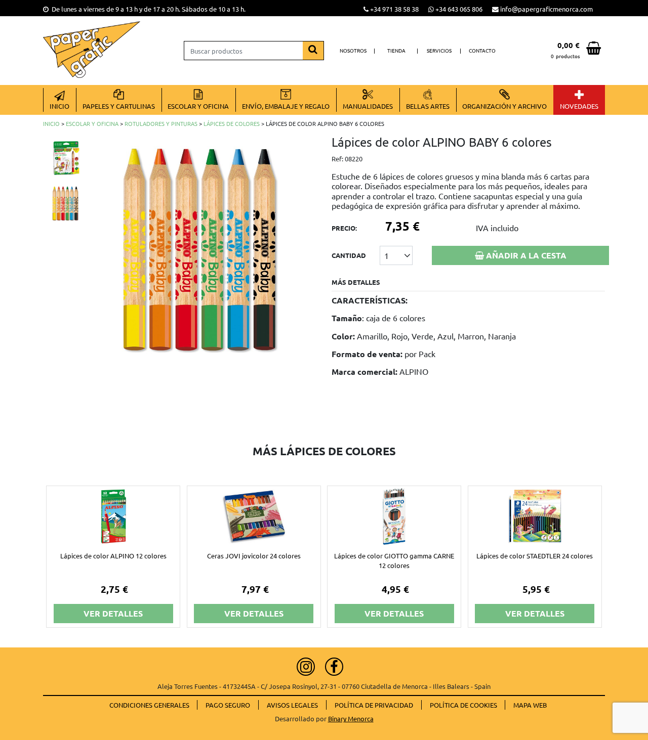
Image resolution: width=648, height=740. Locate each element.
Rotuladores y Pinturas (161, 123)
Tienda (396, 50)
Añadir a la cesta (525, 255)
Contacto (482, 50)
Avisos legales (292, 705)
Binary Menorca (351, 718)
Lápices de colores (232, 123)
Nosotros (353, 50)
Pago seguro (228, 705)
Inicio (51, 123)
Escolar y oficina (92, 123)
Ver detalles (113, 613)
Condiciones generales (149, 705)
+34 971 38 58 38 (394, 9)
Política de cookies (463, 705)
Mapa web (530, 705)
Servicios (439, 50)
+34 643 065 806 (459, 9)
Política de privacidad (374, 705)
